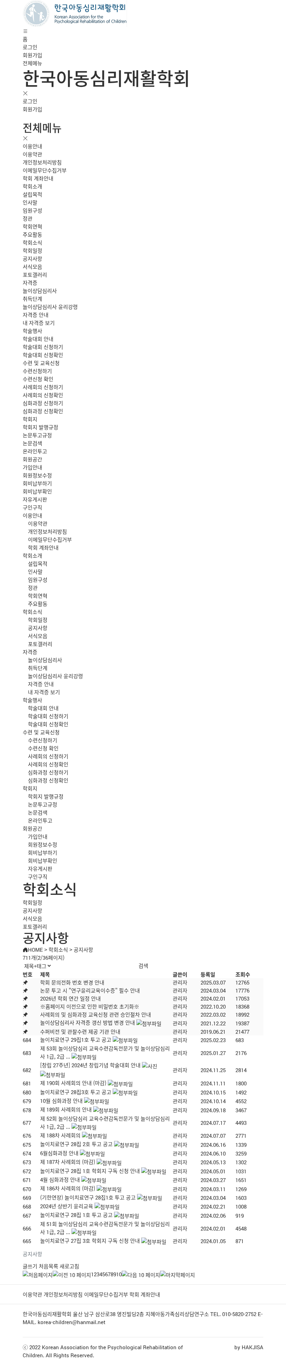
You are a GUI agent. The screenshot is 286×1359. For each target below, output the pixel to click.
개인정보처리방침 (42, 162)
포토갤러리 (35, 274)
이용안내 (32, 146)
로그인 (30, 47)
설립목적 (32, 194)
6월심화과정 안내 (59, 1153)
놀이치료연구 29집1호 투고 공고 (75, 1039)
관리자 (180, 982)
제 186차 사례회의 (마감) (67, 1188)
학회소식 (32, 242)
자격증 (30, 283)
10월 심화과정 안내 (61, 1101)
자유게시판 (35, 499)
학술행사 (32, 331)
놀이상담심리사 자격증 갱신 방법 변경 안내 (87, 1022)
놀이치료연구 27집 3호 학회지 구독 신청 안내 (90, 1241)
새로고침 (69, 1266)
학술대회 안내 (38, 339)
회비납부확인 (37, 491)
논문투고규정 (37, 435)
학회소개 (32, 186)
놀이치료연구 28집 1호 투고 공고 (76, 1215)
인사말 (30, 202)
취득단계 (32, 299)
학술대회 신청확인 (43, 355)
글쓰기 (30, 1266)
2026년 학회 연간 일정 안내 (70, 998)
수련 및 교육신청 (41, 363)
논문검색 (32, 443)
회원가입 (32, 55)
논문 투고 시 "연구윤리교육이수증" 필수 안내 (90, 990)
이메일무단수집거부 (45, 170)
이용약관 (32, 154)
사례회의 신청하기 (43, 387)
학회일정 (32, 250)
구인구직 (32, 507)
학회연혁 (32, 226)
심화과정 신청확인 (43, 411)
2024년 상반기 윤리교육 (66, 1206)
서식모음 (32, 266)
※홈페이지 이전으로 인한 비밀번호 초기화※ (89, 1006)
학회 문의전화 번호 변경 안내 (72, 982)
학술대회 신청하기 (43, 347)
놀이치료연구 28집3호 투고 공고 (75, 1092)
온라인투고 (35, 451)
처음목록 (48, 1266)
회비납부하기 (37, 483)
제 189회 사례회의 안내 (66, 1109)
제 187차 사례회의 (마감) (67, 1162)
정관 (27, 218)
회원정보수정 (37, 475)
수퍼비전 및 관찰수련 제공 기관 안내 (80, 1031)
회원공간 (32, 459)
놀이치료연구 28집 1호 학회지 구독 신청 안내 (90, 1171)
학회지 (30, 419)
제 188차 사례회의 (60, 1135)
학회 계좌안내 (38, 178)
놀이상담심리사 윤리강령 (50, 307)
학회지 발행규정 (40, 427)
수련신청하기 (37, 371)
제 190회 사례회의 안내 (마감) (73, 1083)
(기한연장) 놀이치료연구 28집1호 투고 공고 (88, 1197)
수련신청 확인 (38, 379)
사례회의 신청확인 (43, 395)
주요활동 (32, 234)
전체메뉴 (32, 63)
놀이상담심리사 (40, 291)
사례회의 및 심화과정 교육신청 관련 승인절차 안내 (95, 1014)
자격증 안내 (35, 315)
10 (119, 1274)
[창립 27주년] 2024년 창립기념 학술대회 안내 (90, 1065)
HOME (35, 949)
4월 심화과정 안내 (60, 1179)
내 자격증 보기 (39, 323)
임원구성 (32, 210)
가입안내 (32, 467)
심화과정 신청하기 (43, 403)
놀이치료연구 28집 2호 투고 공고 (76, 1144)
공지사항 (32, 258)
